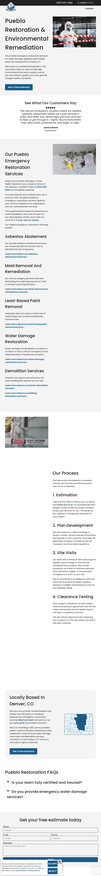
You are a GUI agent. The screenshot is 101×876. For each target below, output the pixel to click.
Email (5, 835)
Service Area (48, 2)
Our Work (64, 2)
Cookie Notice (20, 870)
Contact (89, 8)
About (77, 2)
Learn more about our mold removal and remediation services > (26, 290)
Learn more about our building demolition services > (21, 395)
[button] (50, 782)
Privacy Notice (34, 870)
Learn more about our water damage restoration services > (24, 361)
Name (6, 827)
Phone (54, 835)
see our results (31, 220)
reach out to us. (65, 504)
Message (7, 843)
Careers (89, 2)
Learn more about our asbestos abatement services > (21, 255)
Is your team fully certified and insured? (47, 782)
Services (32, 2)
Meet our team (26, 720)
